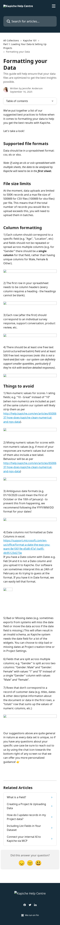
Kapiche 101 (30, 40)
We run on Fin (32, 915)
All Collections (11, 40)
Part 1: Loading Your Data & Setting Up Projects (24, 46)
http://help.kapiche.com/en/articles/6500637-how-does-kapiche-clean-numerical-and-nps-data (29, 418)
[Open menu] (54, 6)
